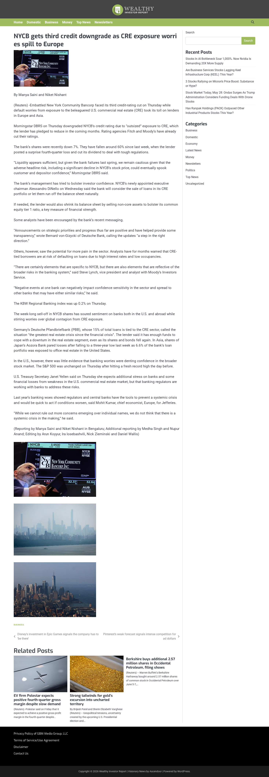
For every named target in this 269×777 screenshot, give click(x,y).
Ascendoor (156, 771)
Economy (192, 143)
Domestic (34, 22)
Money (67, 22)
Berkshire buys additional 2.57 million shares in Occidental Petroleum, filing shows (150, 663)
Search (190, 32)
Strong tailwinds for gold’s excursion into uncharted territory (91, 699)
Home (18, 22)
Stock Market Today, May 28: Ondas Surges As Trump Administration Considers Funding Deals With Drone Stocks (220, 97)
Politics (190, 170)
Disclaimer (21, 747)
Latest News (193, 150)
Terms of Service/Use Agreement (36, 740)
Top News (83, 22)
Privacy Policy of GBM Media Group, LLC (41, 734)
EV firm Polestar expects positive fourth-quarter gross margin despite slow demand (37, 699)
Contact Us (21, 753)
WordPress (183, 771)
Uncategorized (195, 183)
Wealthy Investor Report (112, 771)
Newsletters (104, 22)
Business (51, 22)
